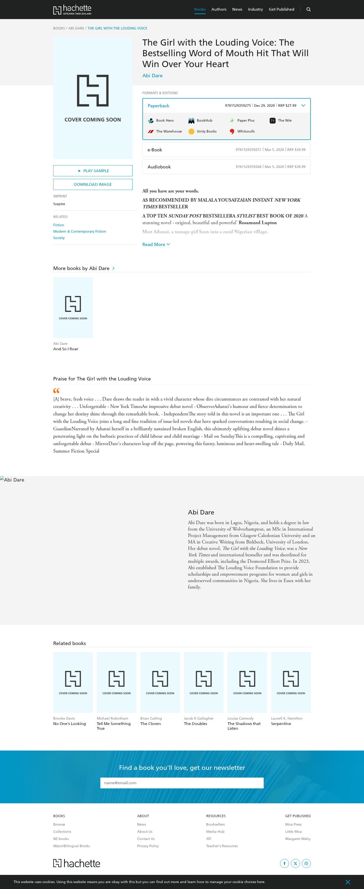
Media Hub (215, 832)
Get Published (281, 9)
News (237, 9)
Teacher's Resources (222, 846)
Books (200, 9)
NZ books (61, 839)
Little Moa (293, 832)
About (143, 816)
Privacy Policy (148, 846)
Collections (62, 832)
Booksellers (215, 824)
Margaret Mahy (298, 839)
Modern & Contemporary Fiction (79, 231)
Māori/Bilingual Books (71, 846)
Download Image (93, 184)
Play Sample (96, 170)
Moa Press (293, 824)
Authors (218, 9)
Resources (216, 816)
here (260, 882)
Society (59, 238)
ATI (208, 839)
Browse (59, 824)
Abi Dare (152, 76)
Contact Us (146, 839)
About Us (144, 832)
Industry (255, 9)
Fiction (58, 225)
